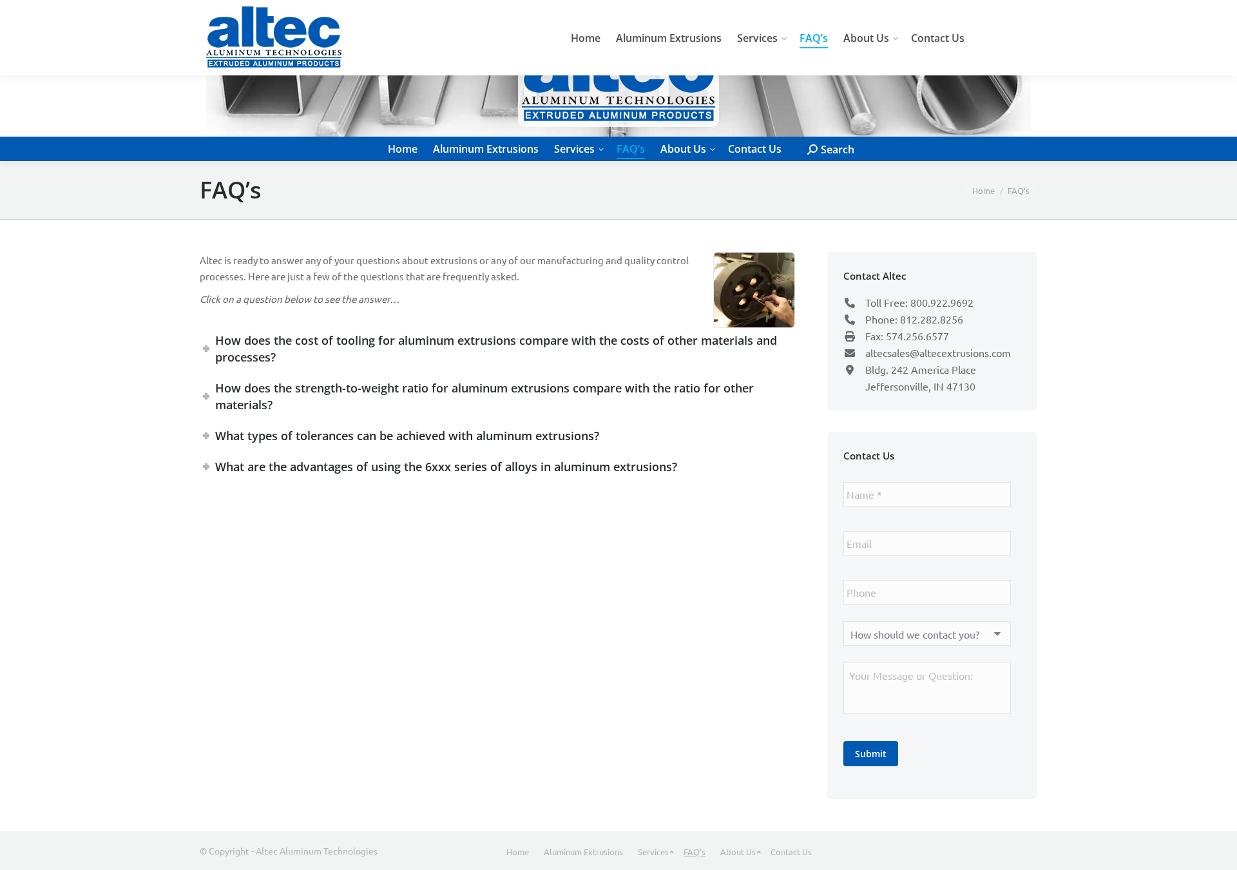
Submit (871, 754)
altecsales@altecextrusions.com (938, 352)
